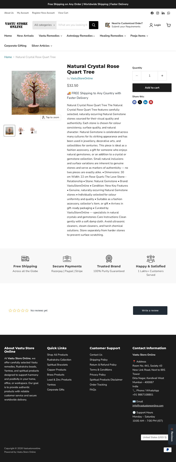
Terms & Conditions (101, 369)
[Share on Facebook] (134, 102)
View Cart (63, 13)
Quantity (137, 68)
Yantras (51, 384)
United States (155, 437)
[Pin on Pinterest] (151, 102)
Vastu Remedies (49, 36)
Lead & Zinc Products (59, 379)
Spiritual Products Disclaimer (106, 379)
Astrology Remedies (80, 36)
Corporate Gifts (55, 389)
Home (8, 36)
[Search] (93, 25)
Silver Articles (41, 46)
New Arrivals (25, 36)
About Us (9, 13)
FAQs (93, 389)
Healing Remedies (112, 36)
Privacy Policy (98, 374)
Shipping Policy (99, 359)
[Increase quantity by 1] (162, 75)
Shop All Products (57, 354)
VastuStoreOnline (82, 78)
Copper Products (56, 369)
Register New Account (43, 13)
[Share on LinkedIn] (145, 102)
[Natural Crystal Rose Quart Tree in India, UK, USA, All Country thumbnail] (9, 130)
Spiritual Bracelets (57, 364)
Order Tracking (98, 384)
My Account (23, 13)
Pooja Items (138, 36)
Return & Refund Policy (103, 364)
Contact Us (96, 354)
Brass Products (55, 374)
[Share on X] (140, 102)
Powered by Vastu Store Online (20, 452)
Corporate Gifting (15, 46)
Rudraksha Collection (59, 359)
